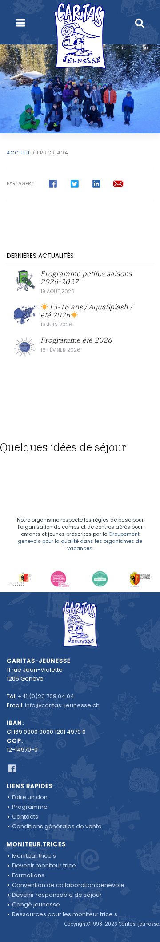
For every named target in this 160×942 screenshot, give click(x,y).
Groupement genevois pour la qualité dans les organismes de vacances (80, 541)
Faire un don (30, 797)
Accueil (19, 152)
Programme (30, 807)
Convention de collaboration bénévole (68, 885)
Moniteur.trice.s (34, 855)
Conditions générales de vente (57, 826)
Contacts (25, 816)
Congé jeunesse (36, 904)
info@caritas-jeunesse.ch (62, 705)
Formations (28, 875)
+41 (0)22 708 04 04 (46, 696)
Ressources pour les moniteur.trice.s (64, 914)
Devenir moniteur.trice (44, 865)
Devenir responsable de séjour (57, 895)
